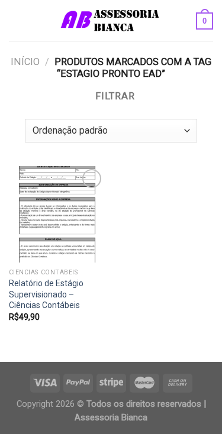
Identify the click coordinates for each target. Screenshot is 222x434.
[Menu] (16, 20)
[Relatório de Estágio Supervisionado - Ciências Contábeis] (57, 214)
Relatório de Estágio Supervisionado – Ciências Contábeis (46, 293)
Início (25, 61)
